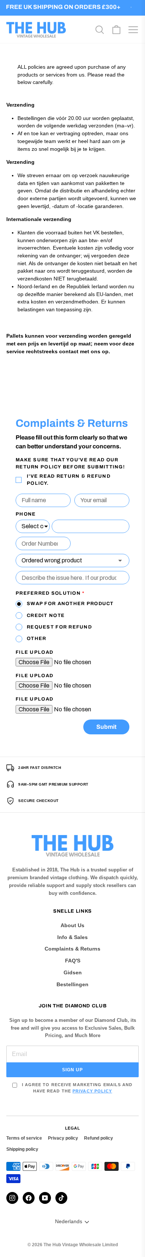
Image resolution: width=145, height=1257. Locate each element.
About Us (72, 925)
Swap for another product (70, 603)
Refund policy (98, 1138)
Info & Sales (72, 937)
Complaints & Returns (72, 949)
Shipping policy (22, 1149)
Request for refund (59, 627)
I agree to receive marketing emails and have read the (76, 1087)
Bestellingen (72, 984)
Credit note (46, 615)
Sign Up (72, 1069)
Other (36, 638)
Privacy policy (63, 1138)
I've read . (68, 480)
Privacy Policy (92, 1091)
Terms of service (24, 1138)
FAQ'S (72, 961)
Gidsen (73, 972)
